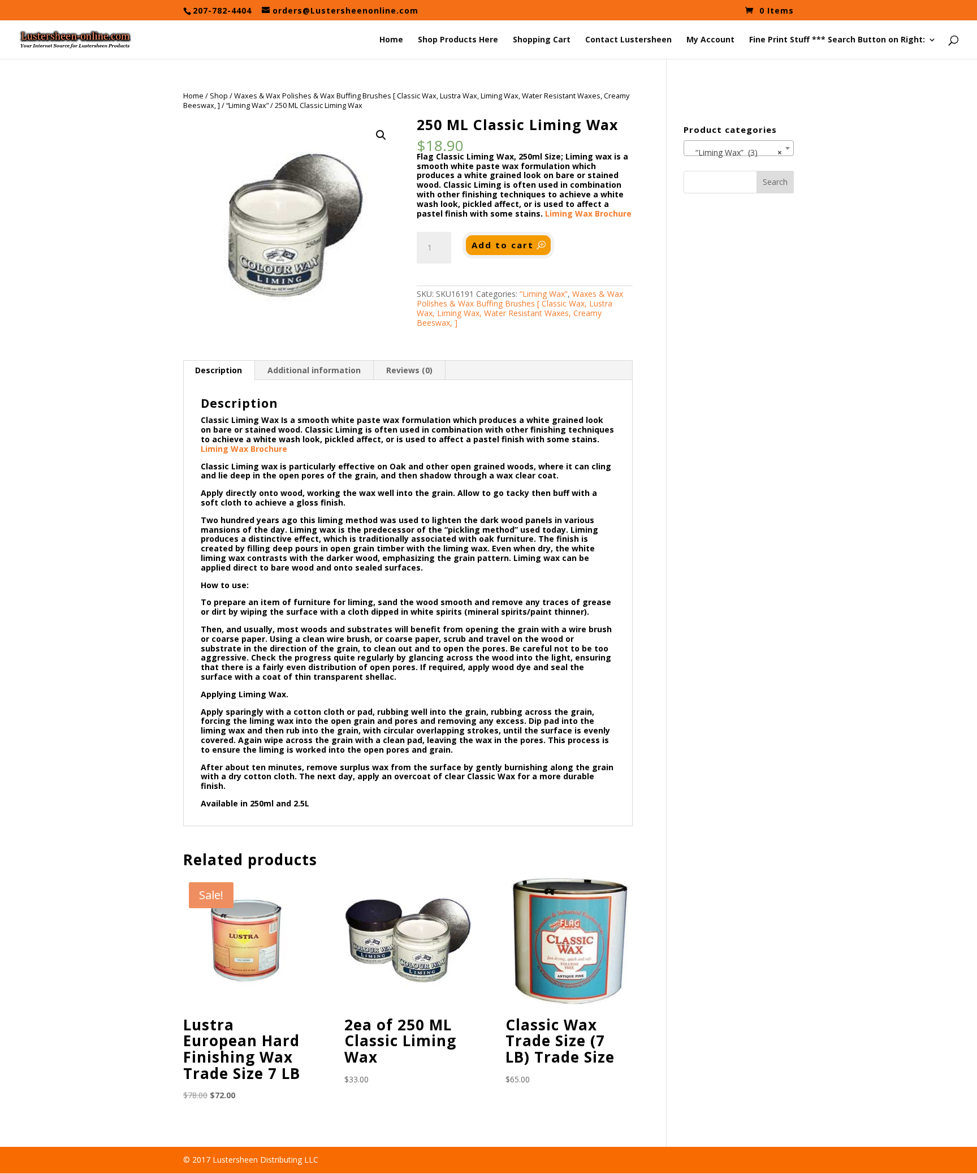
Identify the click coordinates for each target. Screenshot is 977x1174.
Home (391, 40)
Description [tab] (218, 370)
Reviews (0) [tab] (409, 370)
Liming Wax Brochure (588, 213)
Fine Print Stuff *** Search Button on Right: (837, 40)
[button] (381, 135)
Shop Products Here (458, 40)
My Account (710, 40)
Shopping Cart (541, 40)
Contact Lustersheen (628, 40)
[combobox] (739, 148)
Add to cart (503, 245)
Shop (219, 95)
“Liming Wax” (247, 105)
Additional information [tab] (314, 370)
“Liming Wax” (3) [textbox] (735, 152)
